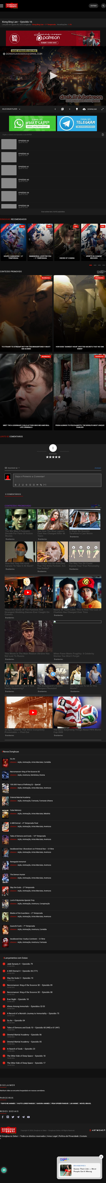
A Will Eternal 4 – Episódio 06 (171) (22, 971)
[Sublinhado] (23, 484)
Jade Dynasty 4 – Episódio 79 (20, 964)
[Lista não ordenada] (34, 484)
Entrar (93, 6)
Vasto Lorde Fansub (26, 1103)
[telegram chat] (23, 1117)
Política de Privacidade (68, 1136)
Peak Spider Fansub (59, 1103)
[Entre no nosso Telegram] (77, 124)
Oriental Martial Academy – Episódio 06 (24, 1035)
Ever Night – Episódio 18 (18, 999)
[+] (44, 485)
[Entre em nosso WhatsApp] (32, 124)
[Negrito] (15, 484)
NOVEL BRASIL (85, 1103)
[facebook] (2, 1117)
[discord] (7, 1117)
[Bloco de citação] (37, 484)
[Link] (41, 484)
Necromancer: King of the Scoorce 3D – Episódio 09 (29, 985)
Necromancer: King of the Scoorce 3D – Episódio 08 (29, 992)
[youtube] (28, 1117)
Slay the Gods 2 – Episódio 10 (20, 978)
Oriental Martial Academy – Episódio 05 (24, 1042)
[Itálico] (19, 484)
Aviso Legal (52, 1136)
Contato (83, 1136)
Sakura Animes (43, 1103)
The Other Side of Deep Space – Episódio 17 (26, 1063)
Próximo (69, 109)
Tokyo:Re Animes (8, 1103)
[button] (90, 265)
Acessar (97, 468)
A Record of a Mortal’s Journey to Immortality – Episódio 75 (33, 1013)
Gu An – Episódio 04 (16, 1020)
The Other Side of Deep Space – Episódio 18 (26, 1056)
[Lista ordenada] (30, 484)
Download (90, 109)
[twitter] (13, 1117)
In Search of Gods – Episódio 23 (21, 1049)
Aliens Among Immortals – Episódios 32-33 (26, 1006)
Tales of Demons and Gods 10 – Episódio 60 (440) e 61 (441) (33, 1027)
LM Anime (74, 1103)
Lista (62, 109)
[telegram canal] (18, 1117)
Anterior (55, 109)
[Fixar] (26, 484)
